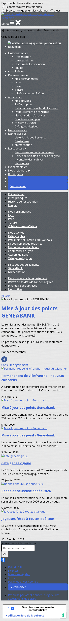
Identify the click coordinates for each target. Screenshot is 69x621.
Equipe (19, 68)
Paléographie (23, 104)
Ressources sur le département (34, 152)
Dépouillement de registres (32, 112)
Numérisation (23, 145)
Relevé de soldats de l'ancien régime (37, 156)
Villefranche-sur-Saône (29, 93)
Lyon (18, 82)
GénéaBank (22, 141)
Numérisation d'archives (30, 115)
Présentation (23, 57)
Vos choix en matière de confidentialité (38, 609)
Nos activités (23, 101)
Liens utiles (22, 163)
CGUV (11, 578)
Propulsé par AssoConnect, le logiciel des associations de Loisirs (33, 596)
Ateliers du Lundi (25, 123)
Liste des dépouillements (30, 137)
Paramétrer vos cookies (23, 581)
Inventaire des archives (29, 159)
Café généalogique (26, 126)
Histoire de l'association (30, 64)
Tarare (19, 90)
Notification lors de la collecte (25, 615)
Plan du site (15, 567)
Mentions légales (19, 574)
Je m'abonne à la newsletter (18, 543)
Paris (18, 86)
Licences (13, 570)
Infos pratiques (24, 60)
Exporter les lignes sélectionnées (22, 3)
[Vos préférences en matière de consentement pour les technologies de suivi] (63, 615)
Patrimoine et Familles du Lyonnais (36, 108)
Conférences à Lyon (27, 119)
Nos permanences (26, 79)
